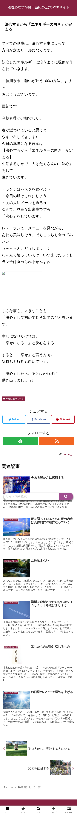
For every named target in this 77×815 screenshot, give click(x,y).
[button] (66, 496)
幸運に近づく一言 (15, 398)
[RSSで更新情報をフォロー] (56, 441)
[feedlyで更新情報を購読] (20, 441)
